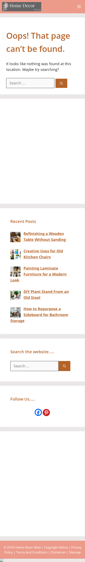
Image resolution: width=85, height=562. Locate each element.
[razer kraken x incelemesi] (42, 560)
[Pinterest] (46, 412)
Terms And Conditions (31, 552)
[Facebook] (38, 412)
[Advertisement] (42, 151)
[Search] (61, 83)
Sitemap (75, 552)
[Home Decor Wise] (21, 6)
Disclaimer (58, 552)
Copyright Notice (56, 547)
